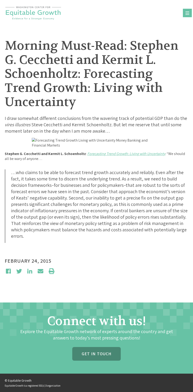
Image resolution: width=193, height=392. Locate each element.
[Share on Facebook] (8, 271)
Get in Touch (96, 353)
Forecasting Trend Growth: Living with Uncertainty (126, 153)
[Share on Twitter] (19, 271)
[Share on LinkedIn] (29, 271)
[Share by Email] (40, 271)
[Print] (51, 271)
